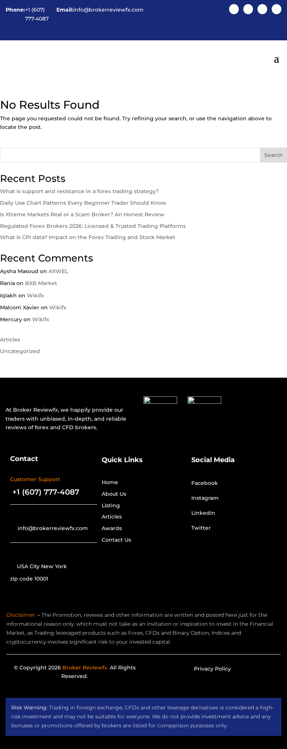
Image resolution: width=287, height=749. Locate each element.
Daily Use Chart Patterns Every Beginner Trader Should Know (83, 202)
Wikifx (35, 295)
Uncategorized (20, 351)
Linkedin (203, 513)
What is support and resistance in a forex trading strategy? (79, 191)
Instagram (205, 498)
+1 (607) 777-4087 (37, 14)
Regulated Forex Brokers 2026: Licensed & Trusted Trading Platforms (93, 226)
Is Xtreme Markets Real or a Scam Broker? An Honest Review (82, 214)
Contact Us (116, 539)
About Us (114, 493)
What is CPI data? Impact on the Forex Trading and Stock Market (87, 237)
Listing (111, 505)
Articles (10, 339)
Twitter (201, 527)
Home (110, 482)
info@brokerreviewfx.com (108, 9)
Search (273, 155)
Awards (112, 528)
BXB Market (41, 283)
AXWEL (58, 271)
